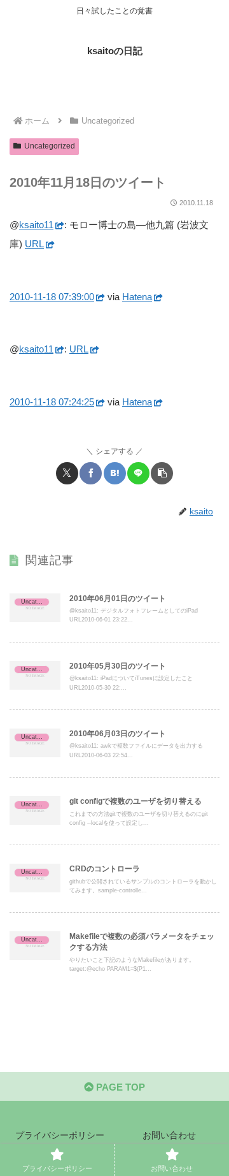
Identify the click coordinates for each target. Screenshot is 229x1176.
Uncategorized (49, 146)
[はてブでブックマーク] (115, 473)
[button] (162, 473)
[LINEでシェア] (138, 473)
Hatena (137, 296)
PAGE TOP (119, 1087)
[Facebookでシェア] (91, 473)
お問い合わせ (169, 1135)
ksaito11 (36, 224)
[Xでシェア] (67, 473)
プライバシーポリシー (59, 1135)
